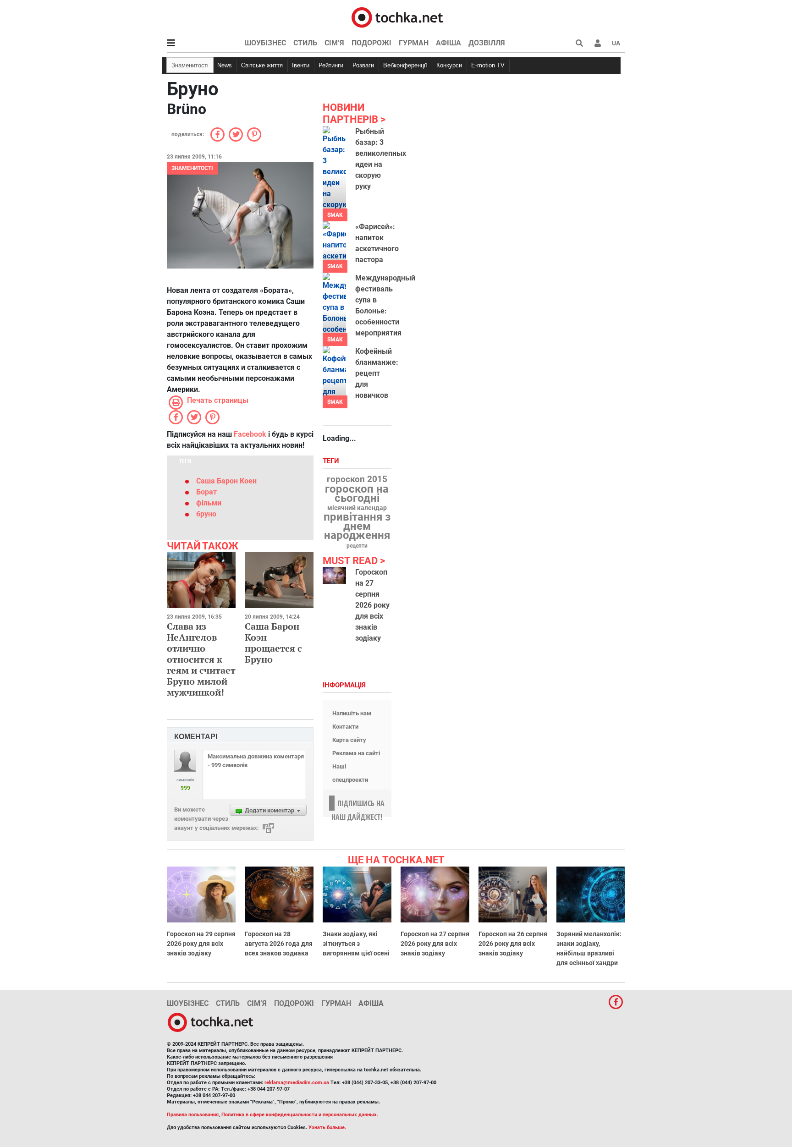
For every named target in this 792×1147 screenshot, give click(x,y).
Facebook (250, 434)
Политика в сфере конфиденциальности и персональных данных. (299, 1115)
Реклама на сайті (356, 753)
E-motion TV (488, 65)
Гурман (414, 42)
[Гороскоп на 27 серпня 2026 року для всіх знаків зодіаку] (334, 575)
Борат (206, 492)
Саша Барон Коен (226, 481)
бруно (206, 514)
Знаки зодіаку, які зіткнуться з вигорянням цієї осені (356, 943)
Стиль (305, 42)
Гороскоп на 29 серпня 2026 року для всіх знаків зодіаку (201, 943)
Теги (332, 461)
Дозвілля (486, 42)
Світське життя (262, 65)
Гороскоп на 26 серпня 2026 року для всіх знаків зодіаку (512, 943)
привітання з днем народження (357, 526)
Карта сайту (349, 739)
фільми (208, 503)
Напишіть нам (351, 713)
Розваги (363, 65)
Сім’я (334, 42)
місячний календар (357, 508)
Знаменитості (190, 65)
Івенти (300, 65)
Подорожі (371, 42)
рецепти (357, 546)
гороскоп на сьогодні (357, 493)
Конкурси (449, 65)
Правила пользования (193, 1115)
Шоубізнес (265, 42)
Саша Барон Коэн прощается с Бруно (273, 642)
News (224, 65)
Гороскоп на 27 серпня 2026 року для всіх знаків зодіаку (372, 605)
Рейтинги (331, 65)
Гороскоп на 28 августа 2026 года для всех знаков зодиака (279, 943)
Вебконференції (405, 65)
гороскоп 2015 (357, 479)
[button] (597, 43)
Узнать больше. (327, 1128)
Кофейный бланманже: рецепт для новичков (376, 373)
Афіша (448, 42)
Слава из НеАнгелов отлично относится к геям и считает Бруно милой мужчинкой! (201, 659)
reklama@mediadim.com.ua (296, 1083)
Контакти (345, 726)
